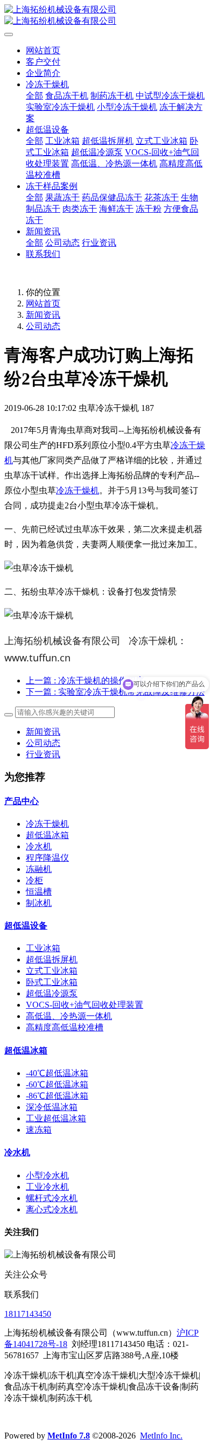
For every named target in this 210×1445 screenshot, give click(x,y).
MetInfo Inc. (161, 1435)
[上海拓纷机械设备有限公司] (105, 15)
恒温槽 (39, 891)
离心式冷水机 (52, 1209)
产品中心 (21, 801)
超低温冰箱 (47, 835)
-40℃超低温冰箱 (57, 1073)
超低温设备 (25, 925)
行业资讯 (43, 754)
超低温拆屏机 (52, 959)
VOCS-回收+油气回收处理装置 (84, 1004)
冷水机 (39, 846)
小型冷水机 (47, 1175)
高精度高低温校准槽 (64, 1027)
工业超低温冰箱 (56, 1118)
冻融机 (39, 869)
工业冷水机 (47, 1186)
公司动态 (43, 326)
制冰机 (39, 903)
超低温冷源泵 (52, 993)
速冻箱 (39, 1129)
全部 (34, 95)
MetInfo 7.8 (68, 1435)
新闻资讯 (43, 314)
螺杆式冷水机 (52, 1198)
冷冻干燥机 (77, 490)
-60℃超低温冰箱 (57, 1084)
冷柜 (34, 880)
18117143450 (27, 1313)
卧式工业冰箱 (52, 982)
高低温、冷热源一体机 (69, 1016)
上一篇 (85, 680)
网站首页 (43, 50)
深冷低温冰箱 (52, 1107)
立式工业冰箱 (52, 970)
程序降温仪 (47, 857)
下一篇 (115, 691)
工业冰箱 (43, 948)
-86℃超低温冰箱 (57, 1095)
